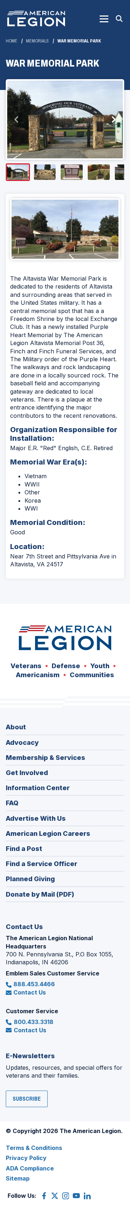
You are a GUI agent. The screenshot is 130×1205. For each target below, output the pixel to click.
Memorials (37, 41)
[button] (104, 18)
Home (11, 41)
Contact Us (29, 992)
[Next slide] (113, 119)
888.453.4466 (34, 984)
